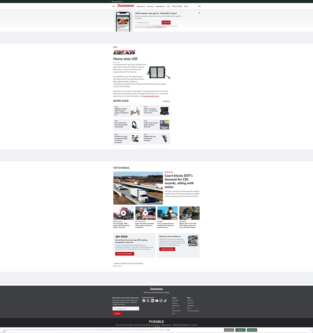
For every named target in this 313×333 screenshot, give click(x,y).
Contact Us (194, 325)
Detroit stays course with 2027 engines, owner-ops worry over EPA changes (187, 225)
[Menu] (113, 6)
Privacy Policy (150, 27)
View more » (166, 101)
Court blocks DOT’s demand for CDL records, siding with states (179, 181)
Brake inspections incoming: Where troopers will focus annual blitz (144, 225)
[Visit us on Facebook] (143, 300)
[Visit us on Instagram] (161, 300)
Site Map (157, 327)
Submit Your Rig (167, 249)
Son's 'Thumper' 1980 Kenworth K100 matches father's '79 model (121, 225)
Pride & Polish (117, 221)
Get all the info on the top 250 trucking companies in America (131, 241)
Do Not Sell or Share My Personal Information (147, 325)
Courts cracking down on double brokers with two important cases (165, 225)
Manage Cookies (166, 325)
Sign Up (117, 313)
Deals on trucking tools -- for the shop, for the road (151, 111)
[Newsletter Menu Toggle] (200, 6)
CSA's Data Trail (140, 221)
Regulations (169, 172)
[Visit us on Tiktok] (165, 300)
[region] (156, 330)
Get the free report (124, 254)
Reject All (240, 330)
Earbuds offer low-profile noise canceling (150, 138)
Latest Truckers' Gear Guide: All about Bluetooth (151, 125)
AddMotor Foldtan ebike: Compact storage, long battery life (122, 112)
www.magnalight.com (151, 96)
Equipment (182, 221)
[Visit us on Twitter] (148, 300)
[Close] (310, 330)
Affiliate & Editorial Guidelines (181, 325)
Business (160, 221)
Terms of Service (159, 27)
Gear (115, 47)
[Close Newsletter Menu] (199, 13)
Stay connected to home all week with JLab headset (121, 125)
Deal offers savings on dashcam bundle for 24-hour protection (121, 139)
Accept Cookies (252, 330)
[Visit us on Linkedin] (152, 300)
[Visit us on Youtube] (156, 300)
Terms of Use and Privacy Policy (160, 26)
